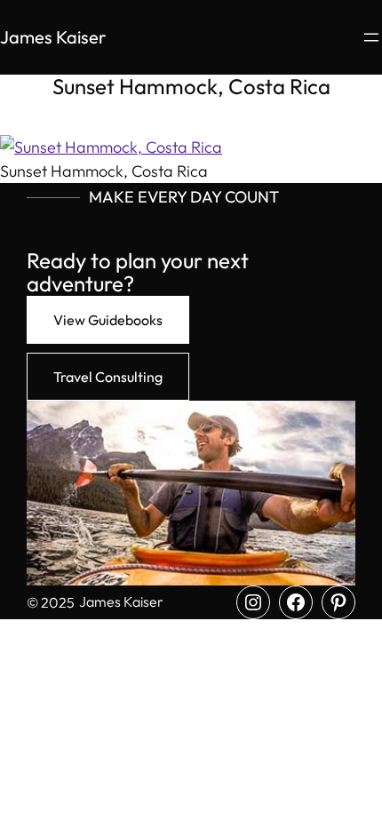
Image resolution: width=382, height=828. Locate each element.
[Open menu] (371, 37)
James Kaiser (53, 37)
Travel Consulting (108, 377)
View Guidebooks (108, 320)
